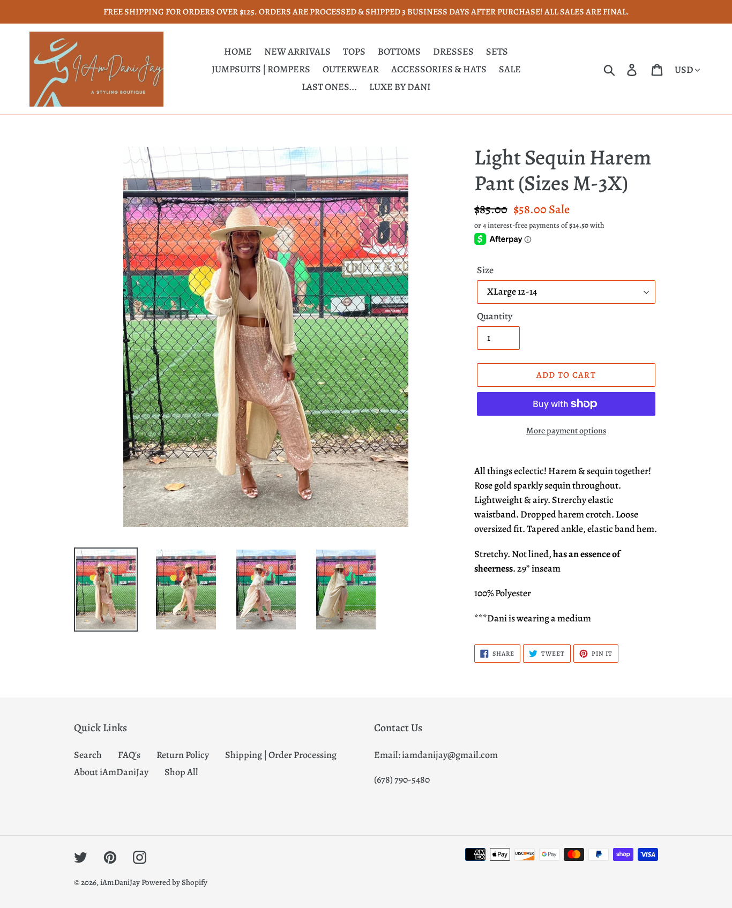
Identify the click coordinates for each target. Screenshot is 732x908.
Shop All (181, 772)
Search (88, 754)
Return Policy (182, 754)
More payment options (566, 431)
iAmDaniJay (120, 882)
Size (485, 270)
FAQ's (129, 754)
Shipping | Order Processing (281, 754)
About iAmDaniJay (111, 772)
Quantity (494, 316)
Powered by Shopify (174, 882)
